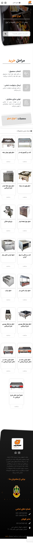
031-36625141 (21, 515)
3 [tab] (10, 499)
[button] (2, 492)
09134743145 (21, 523)
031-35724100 (21, 513)
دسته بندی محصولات (23, 131)
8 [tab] (23, 499)
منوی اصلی (15, 3)
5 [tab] (15, 499)
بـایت (7, 536)
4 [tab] (12, 499)
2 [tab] (7, 499)
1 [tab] (5, 499)
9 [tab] (26, 499)
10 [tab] (28, 499)
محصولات (22, 118)
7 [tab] (20, 499)
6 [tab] (18, 499)
